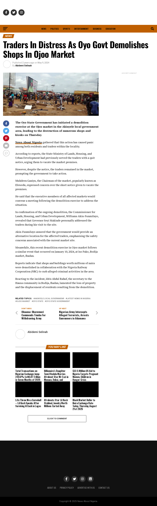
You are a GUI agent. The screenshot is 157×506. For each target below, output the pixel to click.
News (43, 28)
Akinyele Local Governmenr (49, 299)
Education (110, 28)
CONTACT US (104, 487)
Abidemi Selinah (23, 65)
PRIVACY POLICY (67, 487)
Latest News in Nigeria (78, 299)
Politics (54, 28)
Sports (66, 28)
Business (97, 28)
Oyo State (38, 301)
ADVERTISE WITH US (86, 487)
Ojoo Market (23, 301)
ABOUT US (51, 487)
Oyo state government (58, 301)
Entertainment (81, 28)
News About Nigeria (28, 142)
